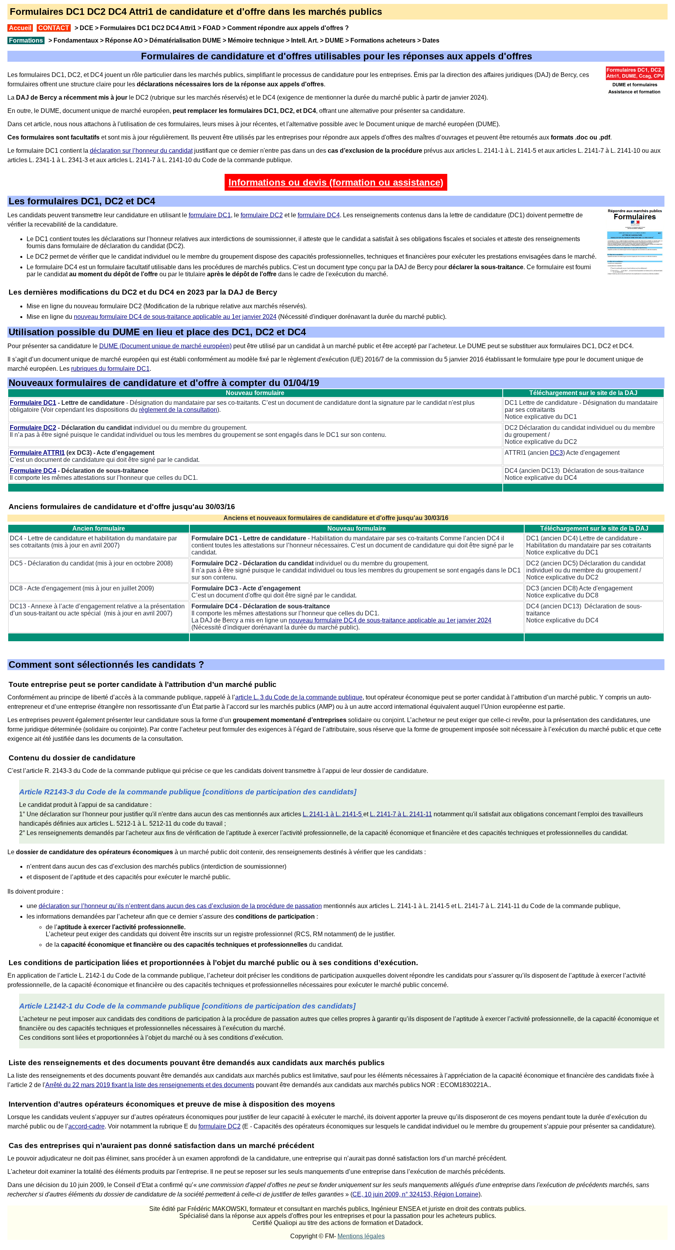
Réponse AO (124, 40)
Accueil (20, 28)
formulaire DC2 (262, 215)
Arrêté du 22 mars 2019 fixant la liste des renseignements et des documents (149, 1085)
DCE (86, 28)
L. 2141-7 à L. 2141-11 (401, 814)
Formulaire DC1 (33, 402)
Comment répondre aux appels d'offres (285, 28)
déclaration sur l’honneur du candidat (141, 150)
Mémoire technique (256, 40)
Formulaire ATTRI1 (37, 452)
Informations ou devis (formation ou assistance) (336, 182)
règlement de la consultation (178, 409)
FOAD (212, 28)
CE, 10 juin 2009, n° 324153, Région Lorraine (415, 1194)
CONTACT (53, 28)
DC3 (556, 452)
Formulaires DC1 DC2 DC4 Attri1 (148, 28)
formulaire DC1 (210, 215)
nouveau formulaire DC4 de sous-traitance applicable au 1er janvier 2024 (175, 316)
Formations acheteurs (383, 40)
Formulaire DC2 (33, 427)
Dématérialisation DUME (185, 40)
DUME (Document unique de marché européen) (165, 346)
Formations (26, 40)
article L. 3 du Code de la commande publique (298, 697)
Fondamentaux (75, 40)
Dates (430, 40)
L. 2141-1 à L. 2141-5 (333, 814)
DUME (334, 40)
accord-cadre (86, 1126)
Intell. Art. (304, 40)
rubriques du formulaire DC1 (110, 368)
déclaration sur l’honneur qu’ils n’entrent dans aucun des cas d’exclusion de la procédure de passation (180, 906)
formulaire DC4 (319, 215)
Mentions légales (361, 1236)
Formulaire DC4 (33, 470)
